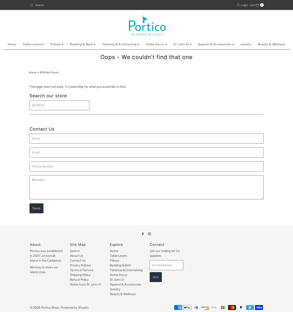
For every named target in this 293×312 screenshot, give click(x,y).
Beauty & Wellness (271, 44)
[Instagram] (149, 233)
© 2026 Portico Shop (44, 307)
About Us (76, 256)
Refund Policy (79, 279)
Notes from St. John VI (85, 284)
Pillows (56, 44)
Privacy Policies (80, 265)
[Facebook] (143, 233)
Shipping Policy (80, 275)
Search (75, 251)
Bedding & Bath (82, 44)
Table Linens (32, 44)
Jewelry (245, 44)
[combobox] (86, 5)
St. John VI (181, 44)
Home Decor (155, 44)
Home (12, 44)
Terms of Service (81, 270)
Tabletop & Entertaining (120, 44)
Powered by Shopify (75, 307)
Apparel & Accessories (215, 44)
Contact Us (78, 260)
